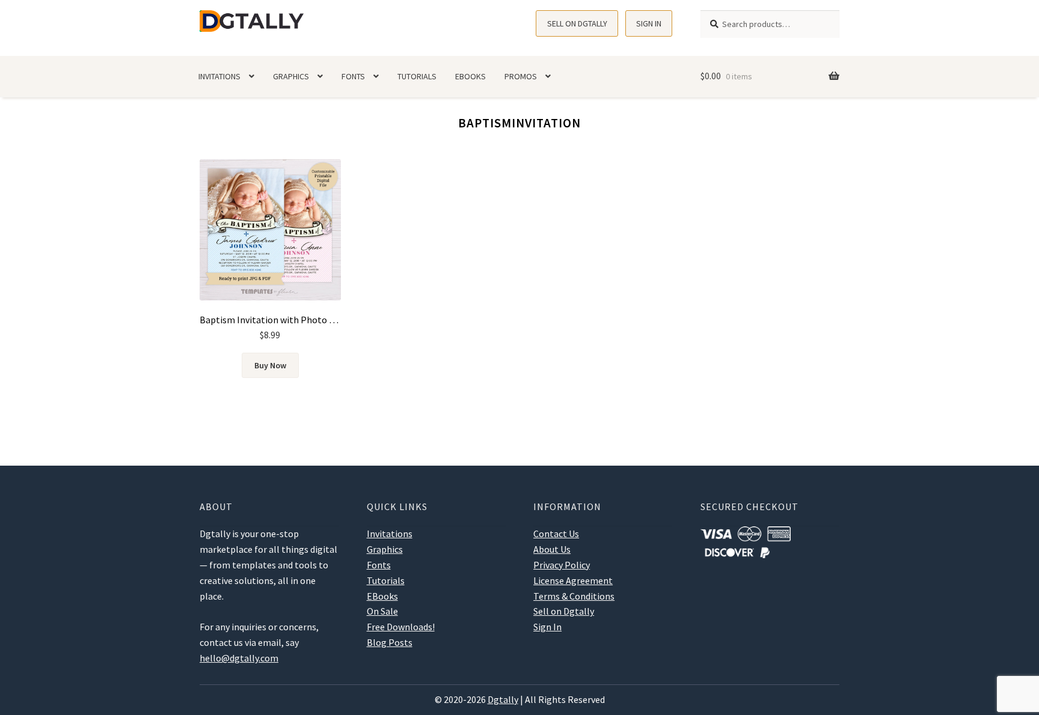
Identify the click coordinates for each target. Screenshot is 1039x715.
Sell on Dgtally (577, 23)
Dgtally (503, 699)
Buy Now (270, 365)
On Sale (382, 611)
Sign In (648, 23)
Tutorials (417, 76)
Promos (520, 76)
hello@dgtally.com (239, 658)
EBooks (470, 76)
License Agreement (573, 580)
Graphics (291, 76)
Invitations (219, 76)
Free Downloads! (401, 627)
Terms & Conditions (574, 596)
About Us (552, 549)
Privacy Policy (561, 565)
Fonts (353, 76)
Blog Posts (389, 642)
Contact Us (556, 534)
